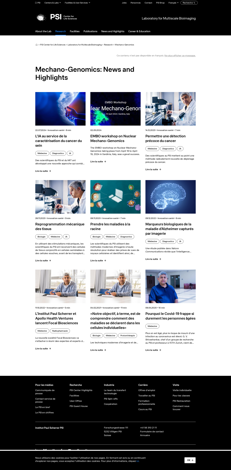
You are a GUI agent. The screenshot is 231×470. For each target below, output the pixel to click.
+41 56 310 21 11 (148, 427)
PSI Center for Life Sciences (53, 45)
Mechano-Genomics (124, 45)
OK (188, 460)
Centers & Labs (52, 3)
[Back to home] (56, 16)
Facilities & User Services (76, 3)
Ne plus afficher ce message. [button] (180, 55)
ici (137, 461)
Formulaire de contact (152, 431)
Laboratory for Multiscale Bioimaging (169, 18)
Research (108, 45)
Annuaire (145, 435)
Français (172, 3)
